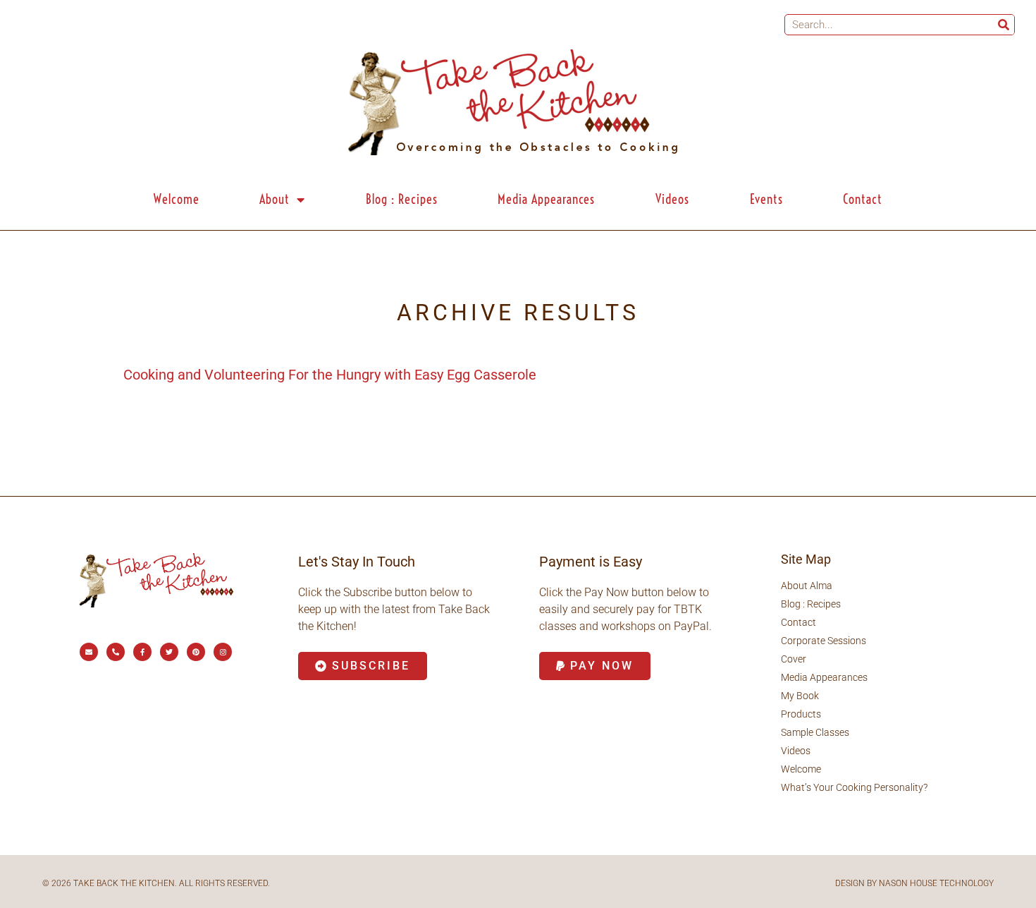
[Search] (1003, 25)
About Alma (806, 585)
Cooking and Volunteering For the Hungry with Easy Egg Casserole (329, 374)
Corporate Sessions (823, 640)
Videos (672, 199)
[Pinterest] (196, 652)
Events (766, 199)
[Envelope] (89, 652)
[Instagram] (223, 652)
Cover (793, 659)
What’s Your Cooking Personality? (854, 787)
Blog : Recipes (402, 199)
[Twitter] (169, 652)
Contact (862, 199)
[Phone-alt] (115, 652)
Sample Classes (815, 732)
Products (801, 714)
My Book (800, 695)
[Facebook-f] (142, 652)
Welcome (176, 199)
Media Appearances (546, 199)
